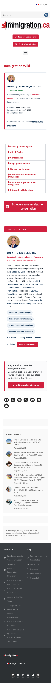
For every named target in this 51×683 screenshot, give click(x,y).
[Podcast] (38, 675)
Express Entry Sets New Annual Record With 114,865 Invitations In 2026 (28, 490)
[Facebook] (18, 675)
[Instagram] (23, 675)
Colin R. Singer (25, 86)
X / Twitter (11, 344)
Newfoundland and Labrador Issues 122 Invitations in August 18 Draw (29, 453)
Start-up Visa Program (21, 146)
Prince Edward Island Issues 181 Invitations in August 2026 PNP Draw (27, 442)
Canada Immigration (20, 169)
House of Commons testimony (20, 319)
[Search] (46, 15)
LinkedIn (37, 338)
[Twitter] (33, 675)
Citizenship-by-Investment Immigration (22, 183)
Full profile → (12, 338)
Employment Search (20, 163)
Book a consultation (27, 344)
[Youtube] (28, 675)
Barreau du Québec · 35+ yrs (20, 312)
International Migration (21, 190)
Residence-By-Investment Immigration (22, 175)
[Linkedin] (13, 675)
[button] (25, 53)
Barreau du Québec (19, 272)
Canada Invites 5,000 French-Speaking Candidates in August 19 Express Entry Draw (28, 465)
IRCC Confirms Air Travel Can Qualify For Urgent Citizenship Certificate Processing (27, 502)
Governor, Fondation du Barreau (21, 331)
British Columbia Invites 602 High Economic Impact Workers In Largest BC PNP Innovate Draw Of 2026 (29, 477)
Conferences (16, 157)
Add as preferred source (27, 385)
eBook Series (16, 152)
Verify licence (26, 338)
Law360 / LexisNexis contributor (21, 325)
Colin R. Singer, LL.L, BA (21, 253)
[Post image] (9, 441)
